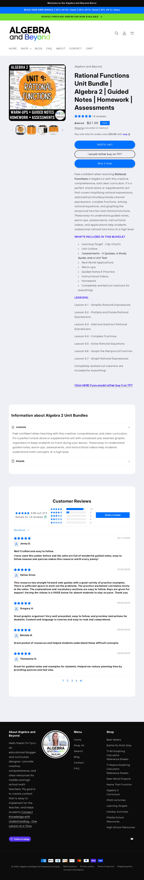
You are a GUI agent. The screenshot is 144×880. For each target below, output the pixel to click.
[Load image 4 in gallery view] (53, 130)
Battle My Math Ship (119, 745)
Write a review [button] (113, 515)
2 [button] (67, 680)
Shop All (79, 745)
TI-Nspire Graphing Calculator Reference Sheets (118, 769)
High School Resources (121, 827)
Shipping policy (125, 867)
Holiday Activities (117, 812)
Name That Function (119, 784)
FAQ (76, 768)
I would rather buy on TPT (105, 154)
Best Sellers (114, 740)
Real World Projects (119, 779)
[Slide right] (62, 130)
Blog (77, 757)
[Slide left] (12, 130)
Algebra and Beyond (30, 867)
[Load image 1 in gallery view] (20, 130)
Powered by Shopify (50, 867)
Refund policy (70, 867)
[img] (22, 538)
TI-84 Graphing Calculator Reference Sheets (118, 755)
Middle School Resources (115, 819)
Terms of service (106, 867)
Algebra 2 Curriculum (113, 792)
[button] (26, 48)
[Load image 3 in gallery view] (42, 130)
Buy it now (105, 163)
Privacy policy (87, 867)
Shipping (79, 128)
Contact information (74, 870)
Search (78, 751)
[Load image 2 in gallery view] (31, 130)
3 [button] (72, 680)
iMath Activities (116, 800)
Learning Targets (117, 806)
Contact (79, 763)
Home (77, 740)
